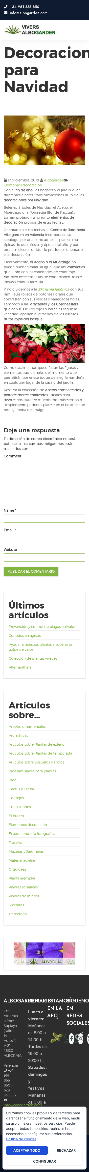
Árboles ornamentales (27, 726)
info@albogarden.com (23, 1105)
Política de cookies (21, 1139)
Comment (12, 456)
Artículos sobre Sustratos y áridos (36, 762)
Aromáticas (18, 735)
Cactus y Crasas (21, 789)
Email (10, 530)
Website (10, 549)
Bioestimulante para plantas (32, 771)
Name (10, 510)
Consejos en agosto (25, 635)
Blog (13, 780)
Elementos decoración (23, 185)
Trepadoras (18, 914)
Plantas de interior (24, 896)
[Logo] (30, 30)
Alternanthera (20, 667)
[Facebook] (71, 1038)
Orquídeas (17, 869)
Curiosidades (20, 807)
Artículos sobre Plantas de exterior (37, 744)
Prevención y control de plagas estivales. (42, 626)
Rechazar (66, 1150)
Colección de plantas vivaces (33, 658)
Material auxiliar (22, 860)
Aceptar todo (26, 1150)
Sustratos (16, 905)
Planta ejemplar (22, 878)
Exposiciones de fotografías (32, 833)
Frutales (15, 842)
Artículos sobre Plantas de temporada (40, 753)
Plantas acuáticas (23, 887)
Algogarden (54, 180)
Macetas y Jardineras (26, 851)
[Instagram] (80, 1038)
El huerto (16, 816)
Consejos (16, 798)
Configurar (44, 1161)
